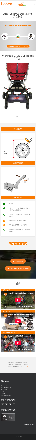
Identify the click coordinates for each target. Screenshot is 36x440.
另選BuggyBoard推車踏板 (14, 46)
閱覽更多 (25, 366)
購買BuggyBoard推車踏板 (19, 268)
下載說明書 (19, 261)
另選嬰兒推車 (25, 46)
